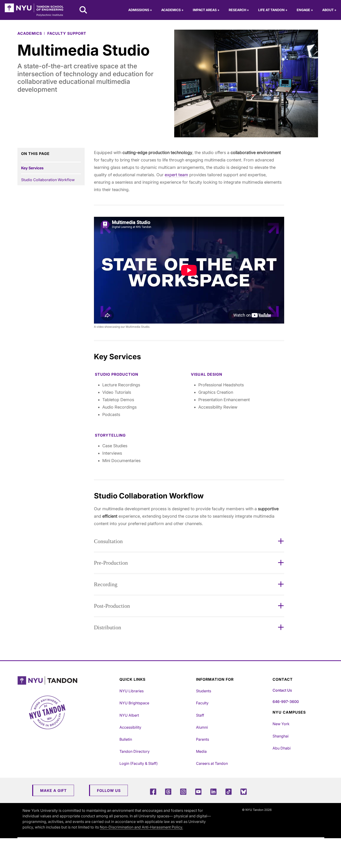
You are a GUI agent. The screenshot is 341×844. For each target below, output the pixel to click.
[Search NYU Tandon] (83, 10)
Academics (172, 10)
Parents (202, 739)
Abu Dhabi (282, 748)
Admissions (140, 10)
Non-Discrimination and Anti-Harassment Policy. (141, 827)
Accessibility (130, 727)
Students (203, 691)
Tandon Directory (134, 751)
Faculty (202, 703)
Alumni (202, 727)
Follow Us (109, 790)
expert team (176, 174)
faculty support (66, 33)
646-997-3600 (286, 701)
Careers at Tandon (212, 763)
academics (29, 33)
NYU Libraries (131, 691)
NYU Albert (129, 715)
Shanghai (281, 736)
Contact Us (282, 690)
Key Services (32, 168)
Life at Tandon (272, 10)
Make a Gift (53, 790)
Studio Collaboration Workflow (48, 179)
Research (239, 10)
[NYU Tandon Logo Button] (67, 680)
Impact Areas (206, 10)
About (329, 10)
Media (201, 751)
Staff (200, 715)
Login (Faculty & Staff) (138, 763)
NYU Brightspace (134, 703)
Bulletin (125, 739)
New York (281, 723)
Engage (305, 10)
